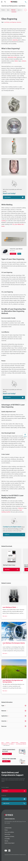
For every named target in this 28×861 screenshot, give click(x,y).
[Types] (25, 706)
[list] (14, 561)
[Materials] (25, 711)
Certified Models (8, 827)
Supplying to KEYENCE (9, 836)
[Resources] (25, 726)
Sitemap (6, 841)
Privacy (6, 830)
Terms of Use (7, 834)
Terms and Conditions (9, 832)
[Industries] (25, 721)
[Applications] (25, 716)
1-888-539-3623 (6, 803)
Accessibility (7, 838)
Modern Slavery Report (9, 843)
